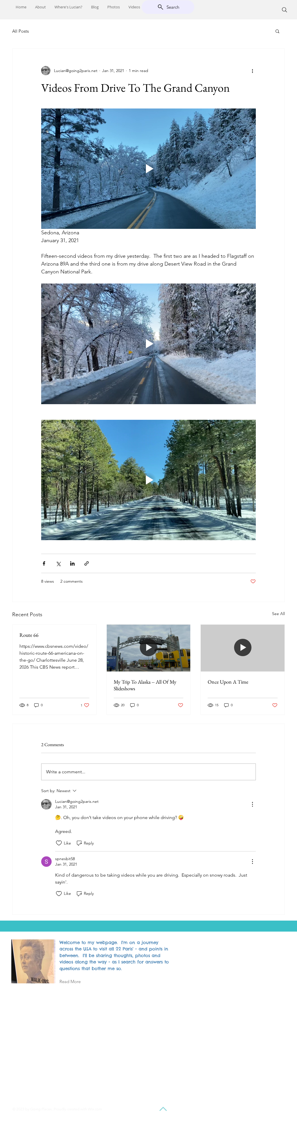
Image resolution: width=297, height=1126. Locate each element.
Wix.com (95, 1109)
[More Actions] (252, 804)
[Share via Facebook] (44, 563)
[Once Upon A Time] (243, 648)
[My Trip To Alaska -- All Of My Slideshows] (149, 648)
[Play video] (148, 168)
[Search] (284, 10)
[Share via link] (86, 563)
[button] (277, 31)
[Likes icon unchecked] (59, 843)
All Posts (20, 31)
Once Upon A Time (228, 681)
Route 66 (29, 635)
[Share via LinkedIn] (72, 563)
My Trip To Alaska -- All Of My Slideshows (145, 685)
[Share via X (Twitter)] (58, 563)
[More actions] (252, 70)
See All (278, 613)
